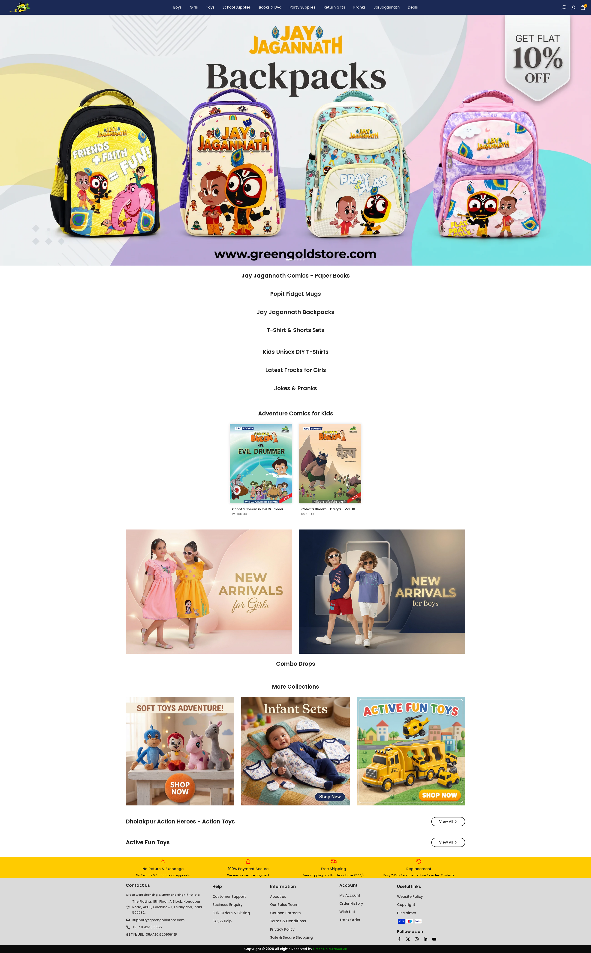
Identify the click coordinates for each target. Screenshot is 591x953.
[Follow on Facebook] (399, 939)
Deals (413, 7)
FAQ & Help (222, 921)
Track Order (349, 919)
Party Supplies (302, 7)
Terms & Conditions (288, 921)
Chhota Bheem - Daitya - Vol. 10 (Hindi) (334, 509)
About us (278, 896)
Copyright (406, 904)
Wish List (347, 911)
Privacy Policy (282, 929)
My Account (349, 895)
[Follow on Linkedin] (425, 939)
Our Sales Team (284, 904)
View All (446, 821)
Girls (194, 7)
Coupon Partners (285, 913)
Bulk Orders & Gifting (231, 913)
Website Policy (410, 896)
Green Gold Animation (330, 949)
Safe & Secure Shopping (291, 937)
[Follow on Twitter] (408, 939)
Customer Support (229, 896)
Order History (351, 903)
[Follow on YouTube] (434, 939)
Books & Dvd (270, 7)
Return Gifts (334, 7)
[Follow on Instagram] (417, 939)
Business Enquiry (227, 904)
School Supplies (237, 7)
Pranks (359, 7)
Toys (210, 7)
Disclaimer (406, 913)
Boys (177, 7)
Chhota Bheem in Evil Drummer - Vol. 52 (265, 509)
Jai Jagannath (387, 7)
